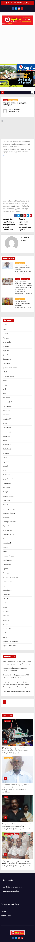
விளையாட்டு (7, 628)
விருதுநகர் (6, 620)
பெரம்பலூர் (6, 573)
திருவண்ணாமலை (8, 496)
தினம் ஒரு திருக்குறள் (9, 509)
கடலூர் (5, 385)
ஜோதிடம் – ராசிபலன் (9, 646)
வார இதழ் (6, 611)
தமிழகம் (23, 279)
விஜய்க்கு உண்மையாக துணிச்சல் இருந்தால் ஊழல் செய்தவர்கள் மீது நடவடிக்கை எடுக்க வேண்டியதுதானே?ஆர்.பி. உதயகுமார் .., (24, 285)
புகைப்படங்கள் (7, 560)
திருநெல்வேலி (7, 483)
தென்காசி (6, 526)
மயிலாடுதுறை (7, 590)
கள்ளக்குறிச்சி (7, 402)
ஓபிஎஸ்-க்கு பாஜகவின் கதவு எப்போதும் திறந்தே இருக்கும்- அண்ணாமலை (9, 224)
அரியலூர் (6, 338)
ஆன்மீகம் (6, 346)
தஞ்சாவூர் (6, 462)
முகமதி (16, 753)
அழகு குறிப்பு (7, 342)
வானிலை (6, 616)
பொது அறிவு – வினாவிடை (11, 577)
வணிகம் (5, 607)
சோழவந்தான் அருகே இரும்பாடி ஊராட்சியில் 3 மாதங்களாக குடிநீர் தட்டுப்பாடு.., (17, 825)
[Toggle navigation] (32, 92)
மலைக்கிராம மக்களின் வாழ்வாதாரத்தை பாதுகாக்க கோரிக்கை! (23, 267)
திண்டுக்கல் (6, 475)
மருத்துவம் (6, 594)
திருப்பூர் (5, 492)
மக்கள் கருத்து (7, 581)
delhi (5, 325)
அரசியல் (5, 100)
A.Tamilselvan (15, 109)
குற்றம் (5, 423)
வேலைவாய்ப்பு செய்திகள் (10, 641)
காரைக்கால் (6, 415)
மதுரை (28, 279)
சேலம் (5, 457)
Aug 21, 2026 (19, 272)
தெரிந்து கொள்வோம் (9, 522)
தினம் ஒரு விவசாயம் (9, 513)
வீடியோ (5, 633)
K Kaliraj (28, 307)
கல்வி (5, 393)
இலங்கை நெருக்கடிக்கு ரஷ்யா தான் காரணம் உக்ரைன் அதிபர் (25, 224)
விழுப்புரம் (6, 624)
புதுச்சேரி (6, 569)
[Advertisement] (17, 45)
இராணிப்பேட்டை (8, 355)
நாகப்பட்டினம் (7, 543)
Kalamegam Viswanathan (23, 829)
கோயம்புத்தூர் (7, 428)
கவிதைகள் (6, 398)
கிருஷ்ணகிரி (7, 419)
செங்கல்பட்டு (7, 449)
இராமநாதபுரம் (7, 359)
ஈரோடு (5, 372)
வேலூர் (5, 637)
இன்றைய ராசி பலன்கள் (10, 368)
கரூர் (4, 389)
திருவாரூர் (6, 505)
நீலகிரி (5, 552)
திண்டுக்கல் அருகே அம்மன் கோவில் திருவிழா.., (17, 691)
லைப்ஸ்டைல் (6, 603)
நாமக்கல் (6, 547)
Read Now (17, 75)
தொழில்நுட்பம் (7, 530)
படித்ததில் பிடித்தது (9, 556)
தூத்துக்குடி (6, 517)
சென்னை (6, 453)
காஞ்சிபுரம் (6, 410)
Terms (3, 911)
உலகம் (5, 380)
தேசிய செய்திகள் (8, 534)
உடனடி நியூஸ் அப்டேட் (13, 100)
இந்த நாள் (6, 351)
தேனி (5, 539)
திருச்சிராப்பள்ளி (8, 479)
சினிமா (5, 440)
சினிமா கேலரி (7, 445)
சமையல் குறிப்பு (7, 432)
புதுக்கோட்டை (7, 564)
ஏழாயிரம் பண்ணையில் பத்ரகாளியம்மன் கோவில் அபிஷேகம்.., (22, 303)
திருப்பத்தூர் (6, 487)
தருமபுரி (5, 470)
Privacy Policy (6, 915)
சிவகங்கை (6, 436)
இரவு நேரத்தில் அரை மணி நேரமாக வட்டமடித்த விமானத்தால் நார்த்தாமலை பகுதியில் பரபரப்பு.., (15, 750)
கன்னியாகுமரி (7, 406)
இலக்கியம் (6, 363)
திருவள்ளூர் (6, 500)
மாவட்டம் (5, 599)
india (4, 329)
